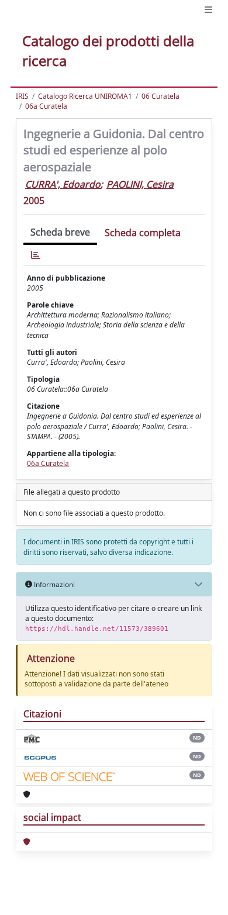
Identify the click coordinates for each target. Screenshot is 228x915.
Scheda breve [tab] (60, 232)
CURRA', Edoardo (63, 184)
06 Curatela (160, 96)
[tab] (35, 255)
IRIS (22, 96)
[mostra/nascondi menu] (208, 9)
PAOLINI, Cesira (140, 184)
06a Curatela (46, 106)
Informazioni (53, 584)
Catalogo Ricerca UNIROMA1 (85, 96)
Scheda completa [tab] (143, 232)
